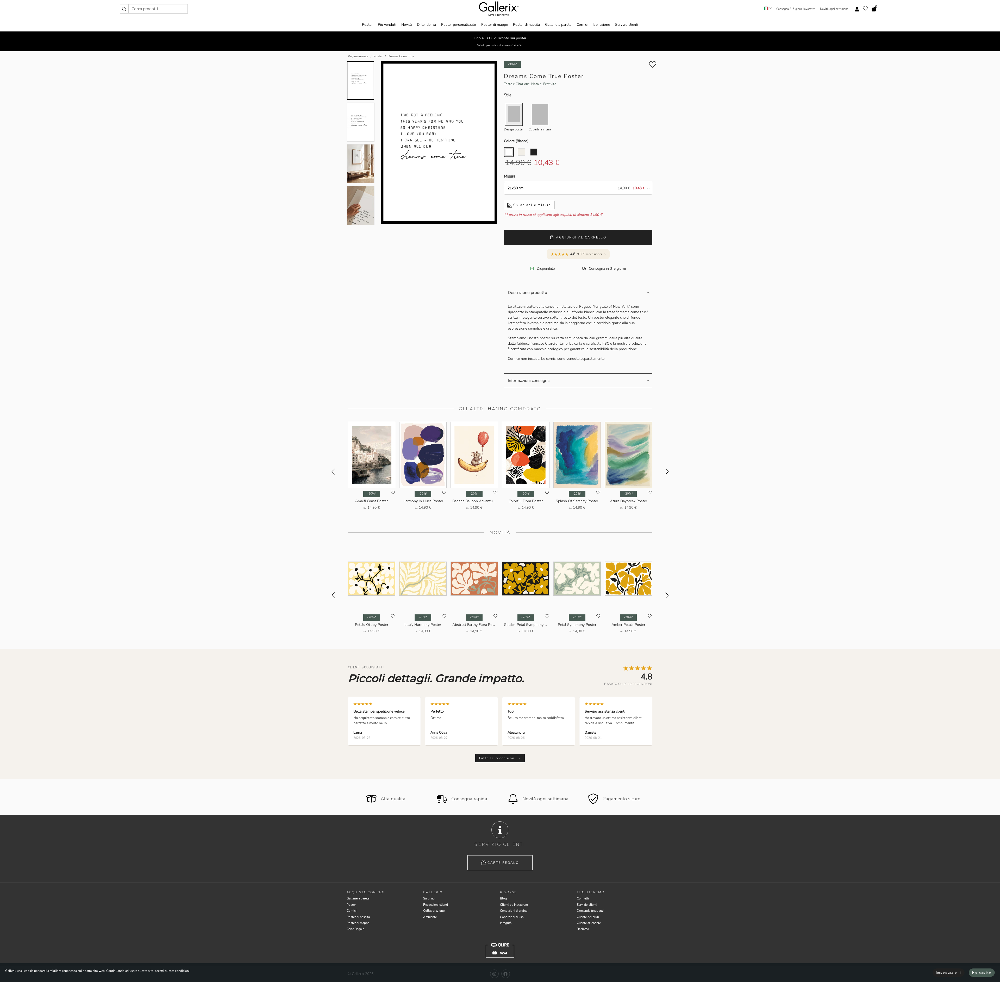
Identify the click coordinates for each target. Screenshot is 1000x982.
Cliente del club (588, 917)
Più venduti (387, 24)
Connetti (583, 898)
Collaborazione (434, 911)
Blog (503, 898)
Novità (406, 24)
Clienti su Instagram (514, 905)
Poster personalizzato (458, 24)
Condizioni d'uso (512, 917)
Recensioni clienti (435, 905)
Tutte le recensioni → (500, 758)
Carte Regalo (503, 863)
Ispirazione (601, 24)
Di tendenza (426, 24)
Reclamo (583, 929)
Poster (367, 24)
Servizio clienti (626, 24)
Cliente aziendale (589, 923)
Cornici (582, 24)
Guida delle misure (531, 205)
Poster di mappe (494, 24)
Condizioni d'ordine (513, 911)
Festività (549, 84)
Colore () (516, 141)
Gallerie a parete (558, 24)
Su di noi (429, 898)
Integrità (505, 923)
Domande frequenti (590, 911)
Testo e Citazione (517, 84)
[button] (124, 9)
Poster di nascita (526, 24)
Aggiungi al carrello (581, 237)
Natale (536, 84)
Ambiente (430, 917)
